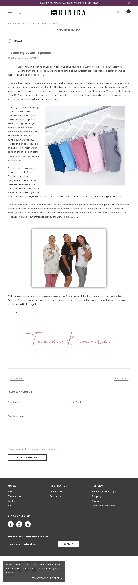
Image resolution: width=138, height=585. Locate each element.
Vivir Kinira (22, 23)
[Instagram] (19, 524)
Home (11, 23)
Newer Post (121, 378)
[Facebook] (11, 524)
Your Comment (16, 416)
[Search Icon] (19, 12)
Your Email (76, 402)
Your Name (13, 402)
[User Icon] (117, 12)
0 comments (31, 57)
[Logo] (69, 12)
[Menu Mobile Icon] (10, 12)
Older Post (17, 378)
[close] (129, 3)
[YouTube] (28, 524)
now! (95, 3)
